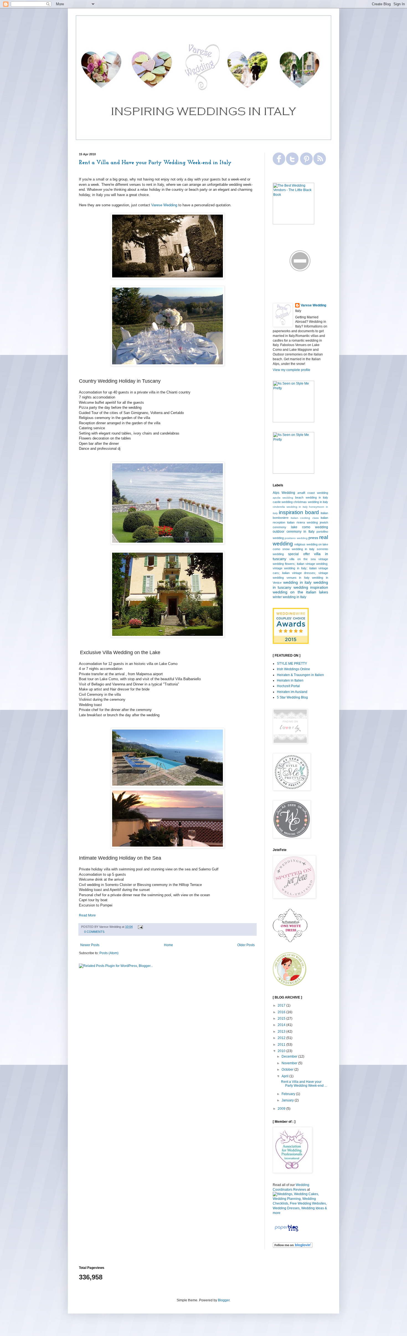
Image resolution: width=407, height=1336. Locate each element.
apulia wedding (283, 497)
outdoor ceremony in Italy (294, 532)
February (289, 1094)
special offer (299, 554)
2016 (282, 1012)
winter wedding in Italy (289, 597)
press (313, 537)
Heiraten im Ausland (292, 692)
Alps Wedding (284, 493)
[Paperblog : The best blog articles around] (286, 1231)
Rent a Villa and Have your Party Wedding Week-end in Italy (155, 163)
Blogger (224, 1300)
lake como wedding (309, 527)
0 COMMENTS (94, 931)
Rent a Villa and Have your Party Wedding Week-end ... (304, 1084)
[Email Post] (139, 926)
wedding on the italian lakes (300, 592)
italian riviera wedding (302, 522)
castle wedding (283, 502)
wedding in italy (297, 582)
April (285, 1076)
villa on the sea (302, 559)
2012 (282, 1038)
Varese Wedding (164, 205)
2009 (282, 1109)
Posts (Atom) (109, 953)
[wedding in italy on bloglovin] (293, 1247)
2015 (282, 1018)
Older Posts (246, 945)
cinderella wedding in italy (290, 506)
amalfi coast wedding (312, 492)
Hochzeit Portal (288, 686)
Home (168, 945)
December (290, 1056)
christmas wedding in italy (310, 502)
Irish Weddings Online (293, 669)
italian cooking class (305, 517)
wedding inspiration (310, 587)
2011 (282, 1045)
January (288, 1100)
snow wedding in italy (298, 549)
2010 (282, 1051)
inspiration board (299, 512)
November (290, 1063)
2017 (282, 1005)
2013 (282, 1031)
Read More (87, 915)
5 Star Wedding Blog (292, 697)
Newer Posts (89, 945)
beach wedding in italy (311, 497)
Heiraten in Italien (290, 680)
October (288, 1069)
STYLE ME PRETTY (292, 664)
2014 (282, 1025)
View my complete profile (291, 370)
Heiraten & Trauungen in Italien (300, 675)
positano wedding (296, 538)
